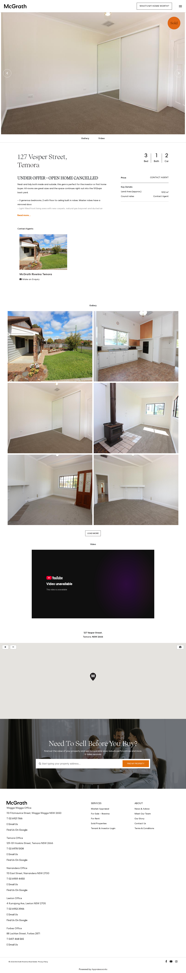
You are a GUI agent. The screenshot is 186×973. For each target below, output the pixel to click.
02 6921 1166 (15, 819)
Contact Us (140, 824)
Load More (93, 533)
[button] (180, 6)
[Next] (179, 73)
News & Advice (142, 809)
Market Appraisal (100, 809)
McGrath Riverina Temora (35, 274)
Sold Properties (99, 824)
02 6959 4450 (17, 879)
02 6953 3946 (16, 909)
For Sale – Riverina (100, 814)
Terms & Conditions (144, 829)
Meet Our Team (143, 814)
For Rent (95, 819)
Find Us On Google (17, 830)
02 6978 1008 (16, 849)
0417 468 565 (16, 939)
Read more (23, 215)
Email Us (13, 824)
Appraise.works (99, 970)
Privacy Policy (43, 962)
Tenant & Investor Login (103, 829)
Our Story (139, 819)
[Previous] (7, 73)
